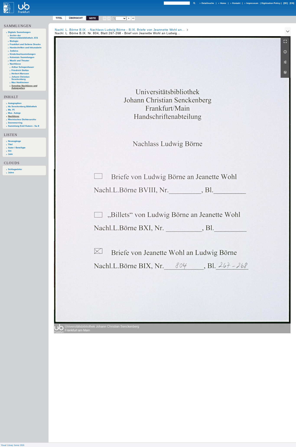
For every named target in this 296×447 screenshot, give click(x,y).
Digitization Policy (270, 3)
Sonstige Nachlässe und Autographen (24, 86)
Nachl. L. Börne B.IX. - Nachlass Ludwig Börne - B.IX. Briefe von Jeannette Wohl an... (120, 29)
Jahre (11, 172)
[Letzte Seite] (133, 18)
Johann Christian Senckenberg (20, 78)
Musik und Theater (19, 60)
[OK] (194, 3)
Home (223, 3)
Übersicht (76, 17)
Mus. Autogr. (14, 113)
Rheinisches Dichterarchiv (22, 119)
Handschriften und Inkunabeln (25, 47)
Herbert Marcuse (20, 73)
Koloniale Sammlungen (22, 57)
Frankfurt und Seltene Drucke (25, 44)
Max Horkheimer (20, 82)
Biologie (14, 41)
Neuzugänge (14, 141)
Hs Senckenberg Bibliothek (22, 106)
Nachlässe (15, 64)
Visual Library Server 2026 (12, 445)
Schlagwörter (15, 169)
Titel (59, 17)
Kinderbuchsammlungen (23, 54)
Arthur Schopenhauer (22, 67)
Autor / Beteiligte (17, 147)
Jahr (10, 154)
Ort (9, 151)
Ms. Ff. (11, 110)
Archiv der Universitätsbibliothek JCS (24, 36)
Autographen (14, 103)
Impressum (252, 3)
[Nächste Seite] (129, 18)
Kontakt (236, 3)
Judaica (14, 51)
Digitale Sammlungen (19, 32)
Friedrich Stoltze (20, 70)
